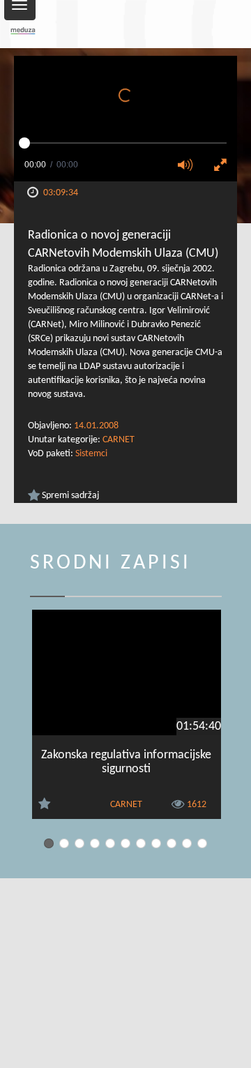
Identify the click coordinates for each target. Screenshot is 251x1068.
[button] (190, 166)
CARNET (118, 440)
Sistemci (91, 454)
